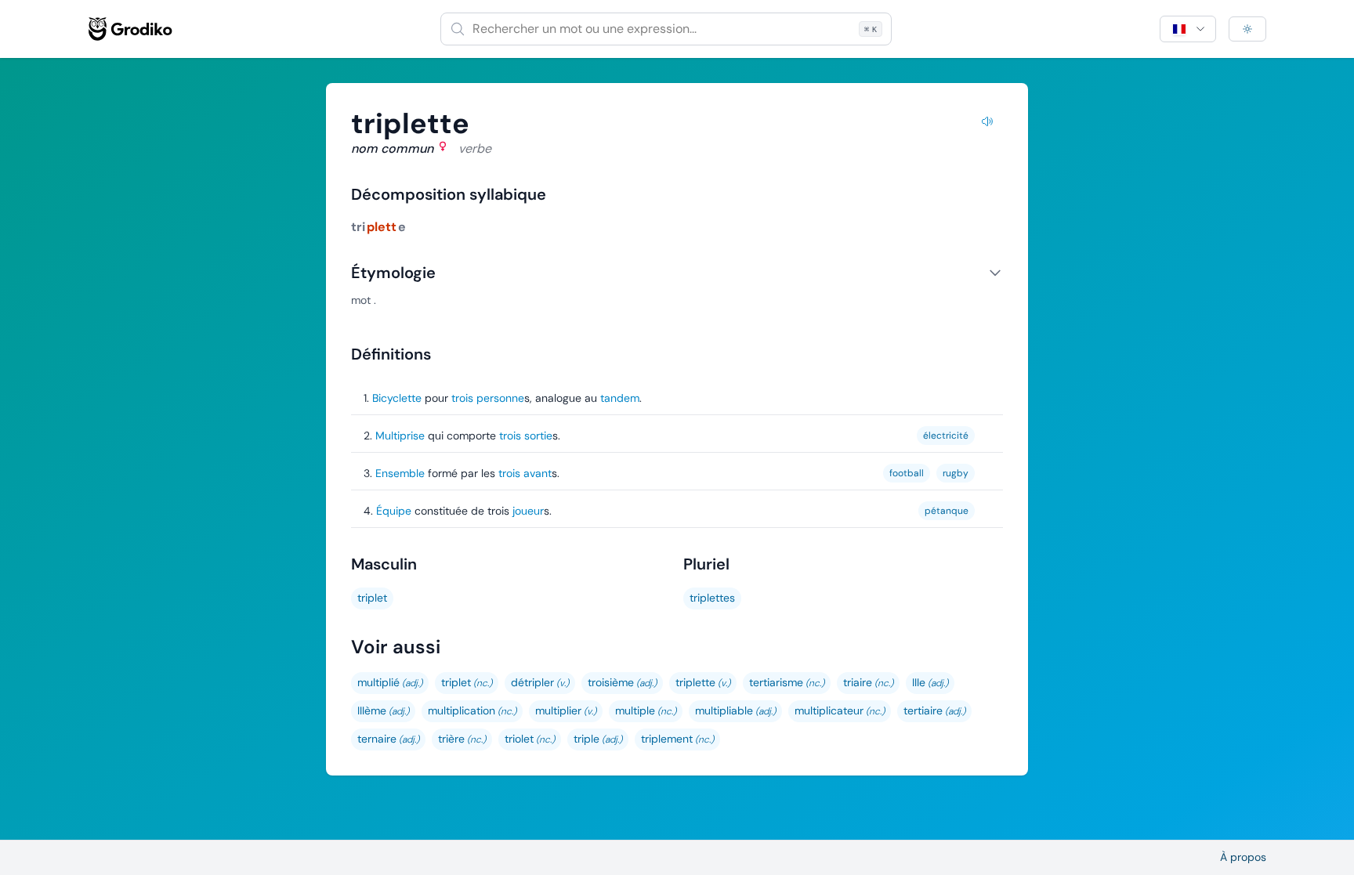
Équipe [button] (393, 511)
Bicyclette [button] (397, 398)
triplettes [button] (712, 598)
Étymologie (393, 272)
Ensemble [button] (400, 473)
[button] (390, 683)
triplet (372, 598)
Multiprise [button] (400, 435)
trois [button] (462, 398)
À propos (1243, 857)
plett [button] (381, 227)
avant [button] (537, 473)
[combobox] (666, 29)
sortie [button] (538, 435)
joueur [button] (528, 511)
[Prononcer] (987, 123)
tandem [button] (619, 398)
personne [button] (500, 398)
